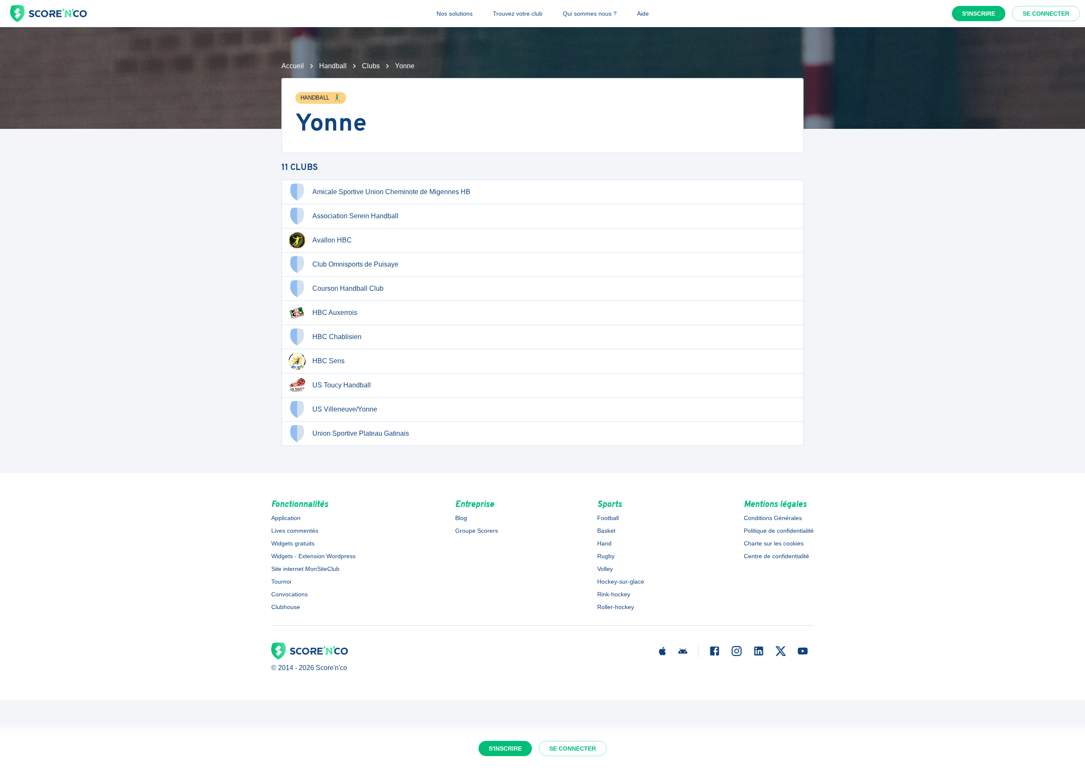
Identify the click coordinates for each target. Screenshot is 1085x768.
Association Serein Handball (355, 216)
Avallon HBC (332, 240)
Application (285, 518)
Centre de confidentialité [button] (776, 556)
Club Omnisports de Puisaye (355, 264)
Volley (605, 568)
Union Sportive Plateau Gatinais (360, 433)
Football (608, 518)
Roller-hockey (615, 607)
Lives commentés (294, 530)
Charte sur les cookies (774, 543)
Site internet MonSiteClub (305, 568)
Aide (643, 13)
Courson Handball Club (348, 288)
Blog (461, 518)
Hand (604, 543)
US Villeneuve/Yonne (344, 409)
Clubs (371, 66)
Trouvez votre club (517, 13)
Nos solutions (455, 13)
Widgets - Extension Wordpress (313, 556)
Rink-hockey (613, 594)
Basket (606, 530)
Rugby (606, 556)
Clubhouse (285, 607)
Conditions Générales (773, 518)
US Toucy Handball (341, 385)
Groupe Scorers (476, 530)
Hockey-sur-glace (620, 581)
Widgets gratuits (292, 543)
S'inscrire (978, 13)
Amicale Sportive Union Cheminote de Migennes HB (391, 191)
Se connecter (1046, 13)
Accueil (292, 66)
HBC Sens (328, 361)
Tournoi (281, 581)
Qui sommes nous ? (590, 13)
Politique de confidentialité (779, 530)
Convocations (289, 594)
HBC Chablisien (337, 336)
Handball (333, 66)
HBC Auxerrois (334, 312)
